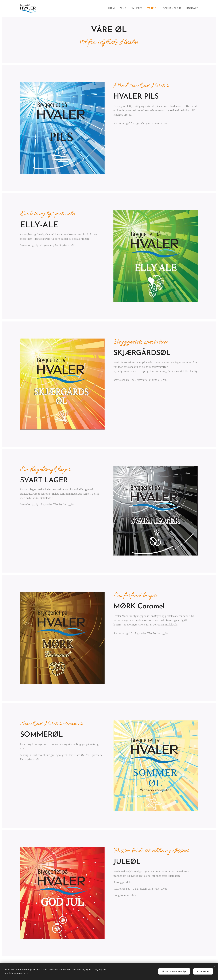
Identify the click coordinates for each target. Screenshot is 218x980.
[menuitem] (112, 8)
